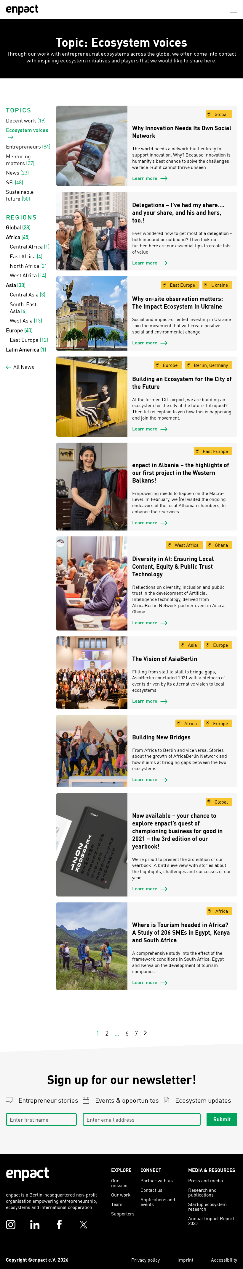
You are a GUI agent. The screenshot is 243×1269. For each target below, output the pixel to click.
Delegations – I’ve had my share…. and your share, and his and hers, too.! (178, 212)
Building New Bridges (161, 737)
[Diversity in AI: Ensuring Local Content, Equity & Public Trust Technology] (91, 583)
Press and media (205, 1180)
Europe (19, 330)
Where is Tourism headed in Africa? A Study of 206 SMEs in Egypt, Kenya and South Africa (181, 932)
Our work (121, 1194)
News (17, 172)
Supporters (123, 1213)
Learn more (145, 178)
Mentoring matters (20, 159)
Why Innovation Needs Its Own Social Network (181, 131)
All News (23, 366)
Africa (18, 236)
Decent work (26, 120)
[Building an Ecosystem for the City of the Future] (91, 397)
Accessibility (224, 1260)
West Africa (28, 275)
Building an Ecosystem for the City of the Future (182, 382)
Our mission (119, 1182)
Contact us (151, 1190)
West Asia (26, 320)
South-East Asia (23, 307)
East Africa (26, 256)
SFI (14, 182)
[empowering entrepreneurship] (22, 9)
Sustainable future (20, 195)
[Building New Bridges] (91, 751)
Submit (222, 1119)
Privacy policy (145, 1260)
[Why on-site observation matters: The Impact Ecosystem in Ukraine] (91, 313)
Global (18, 227)
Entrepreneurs (28, 146)
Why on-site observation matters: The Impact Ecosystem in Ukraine (177, 302)
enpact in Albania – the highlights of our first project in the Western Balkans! (180, 472)
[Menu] (233, 10)
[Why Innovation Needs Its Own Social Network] (91, 146)
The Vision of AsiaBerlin (164, 658)
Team (116, 1204)
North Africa (29, 265)
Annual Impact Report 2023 (211, 1220)
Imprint (185, 1260)
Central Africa (29, 246)
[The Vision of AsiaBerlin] (91, 672)
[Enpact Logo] (27, 1174)
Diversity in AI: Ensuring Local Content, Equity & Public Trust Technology (173, 566)
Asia (15, 284)
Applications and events (157, 1201)
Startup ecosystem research (207, 1206)
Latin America (26, 349)
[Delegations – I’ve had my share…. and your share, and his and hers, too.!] (91, 231)
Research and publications (202, 1192)
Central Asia (27, 294)
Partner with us (156, 1180)
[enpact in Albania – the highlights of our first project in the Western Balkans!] (91, 487)
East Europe (29, 339)
